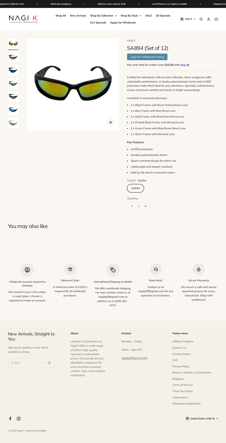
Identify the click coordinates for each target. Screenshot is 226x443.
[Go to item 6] (13, 110)
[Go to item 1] (13, 44)
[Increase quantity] (145, 206)
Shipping (177, 378)
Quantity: (132, 198)
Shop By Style (129, 15)
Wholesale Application (186, 403)
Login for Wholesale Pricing (147, 57)
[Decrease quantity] (132, 206)
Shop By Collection (101, 15)
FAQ (175, 360)
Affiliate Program (183, 341)
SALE (148, 15)
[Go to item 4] (13, 84)
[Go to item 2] (13, 57)
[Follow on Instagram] (18, 418)
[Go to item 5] (13, 97)
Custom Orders (181, 354)
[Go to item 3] (13, 70)
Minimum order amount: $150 (109, 4)
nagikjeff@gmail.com (134, 358)
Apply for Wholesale (123, 22)
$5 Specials (163, 15)
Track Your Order (182, 391)
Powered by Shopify (35, 430)
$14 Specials (98, 22)
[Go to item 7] (13, 123)
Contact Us (179, 347)
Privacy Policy (181, 366)
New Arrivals (78, 15)
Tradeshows (180, 397)
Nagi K (131, 40)
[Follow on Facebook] (10, 418)
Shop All (61, 15)
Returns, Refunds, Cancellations (191, 372)
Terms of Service (182, 384)
